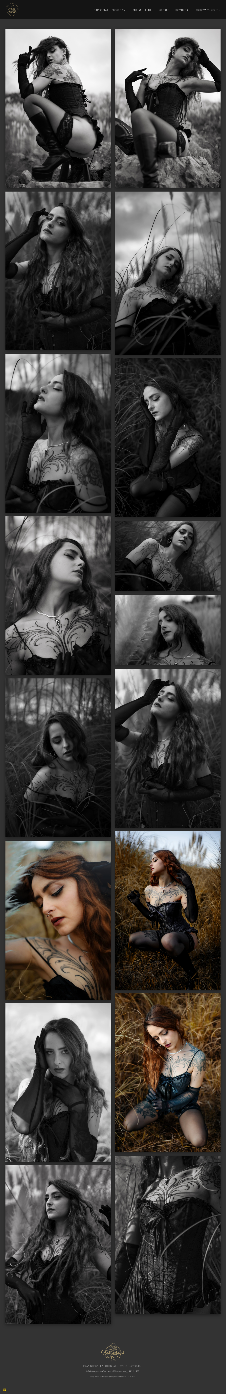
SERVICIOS (181, 10)
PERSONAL (118, 10)
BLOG (148, 10)
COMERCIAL (101, 10)
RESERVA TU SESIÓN (208, 10)
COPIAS (137, 10)
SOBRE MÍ (165, 10)
